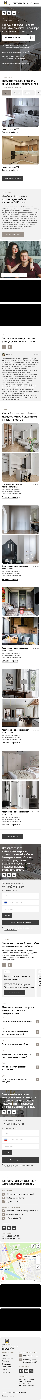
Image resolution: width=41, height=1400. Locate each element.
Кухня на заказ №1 (10, 129)
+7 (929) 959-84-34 (13, 1218)
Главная (5, 1355)
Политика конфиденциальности (14, 1392)
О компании (6, 1364)
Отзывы (5, 1370)
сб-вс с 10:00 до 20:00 (11, 1239)
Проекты (5, 1361)
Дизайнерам (7, 1367)
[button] (32, 37)
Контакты (6, 1372)
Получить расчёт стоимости (20, 923)
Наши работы (7, 1358)
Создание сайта (8, 1396)
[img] (6, 3)
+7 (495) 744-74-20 (20, 3)
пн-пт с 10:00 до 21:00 (10, 1236)
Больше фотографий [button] (10, 497)
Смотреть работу (9, 132)
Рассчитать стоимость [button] (12, 38)
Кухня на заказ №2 (10, 167)
